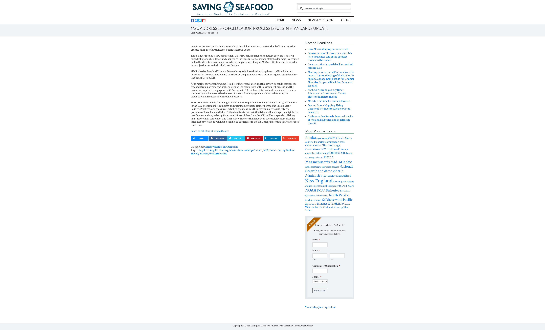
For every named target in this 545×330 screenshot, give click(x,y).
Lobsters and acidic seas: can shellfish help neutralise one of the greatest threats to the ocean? (330, 57)
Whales (326, 207)
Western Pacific (218, 153)
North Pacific (339, 195)
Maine (328, 157)
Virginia (346, 204)
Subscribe (319, 290)
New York (343, 186)
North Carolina (322, 196)
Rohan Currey (277, 150)
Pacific (347, 200)
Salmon (321, 203)
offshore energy (313, 200)
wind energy (336, 207)
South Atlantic (334, 203)
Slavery (204, 153)
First (314, 259)
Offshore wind (332, 200)
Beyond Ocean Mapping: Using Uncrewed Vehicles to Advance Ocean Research (329, 109)
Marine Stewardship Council (245, 150)
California (310, 145)
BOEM (342, 142)
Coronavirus (312, 149)
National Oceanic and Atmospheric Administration (329, 171)
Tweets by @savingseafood (320, 307)
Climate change (331, 145)
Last (332, 259)
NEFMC (333, 176)
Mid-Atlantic (341, 162)
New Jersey (333, 186)
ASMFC (331, 138)
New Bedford (344, 175)
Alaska (310, 138)
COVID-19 (326, 149)
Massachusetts (317, 162)
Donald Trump (340, 149)
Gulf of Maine (322, 153)
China (318, 146)
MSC (266, 150)
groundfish (310, 153)
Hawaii (349, 153)
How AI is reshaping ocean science (328, 49)
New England (318, 181)
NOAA (310, 190)
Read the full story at (210, 131)
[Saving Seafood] (232, 15)
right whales (310, 204)
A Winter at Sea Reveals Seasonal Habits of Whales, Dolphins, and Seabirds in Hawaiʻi (330, 120)
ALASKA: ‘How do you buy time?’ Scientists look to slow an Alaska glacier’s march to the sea (327, 93)
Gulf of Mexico (338, 152)
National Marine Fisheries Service (322, 167)
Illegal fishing (206, 150)
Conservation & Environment (221, 146)
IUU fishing (221, 150)
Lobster (319, 157)
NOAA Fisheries (328, 190)
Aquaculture (321, 138)
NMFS (351, 186)
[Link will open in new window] (192, 20)
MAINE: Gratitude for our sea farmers (329, 101)
